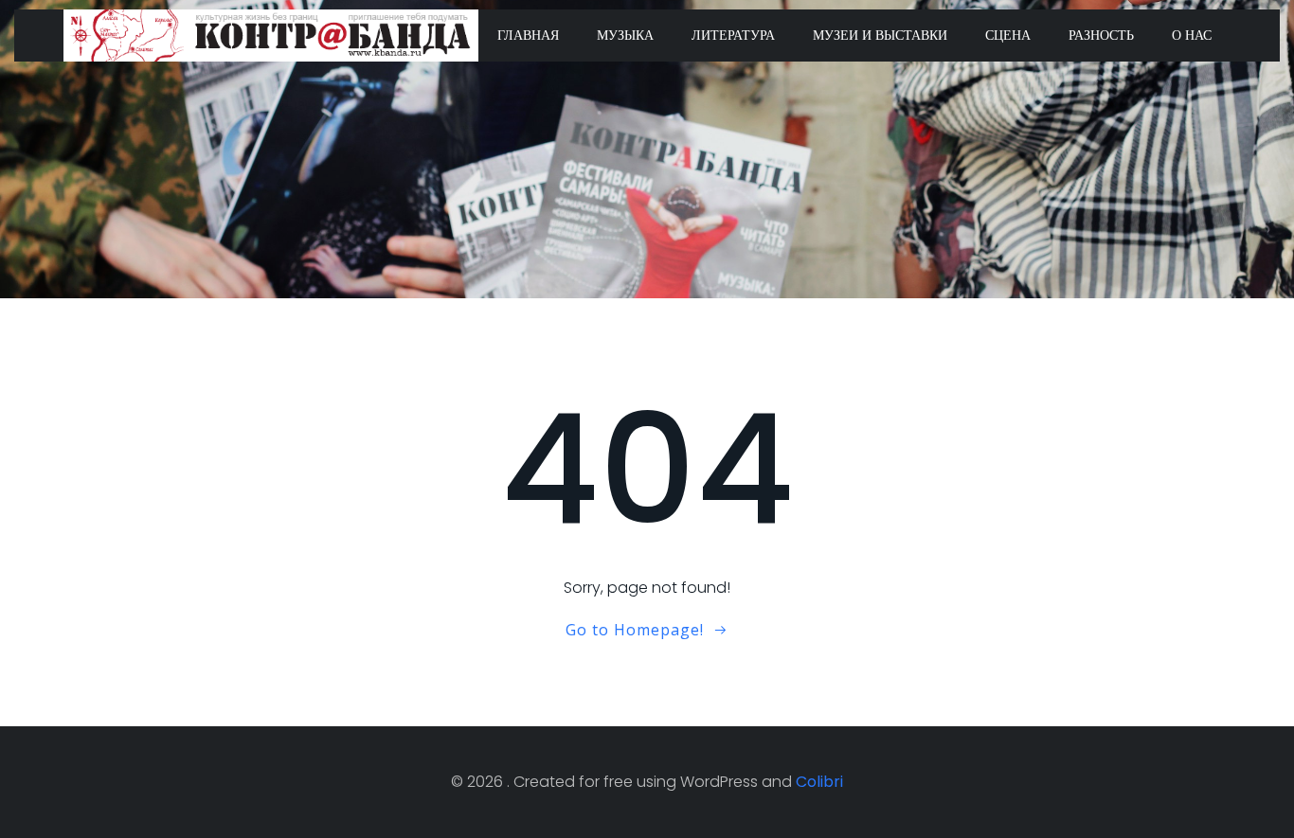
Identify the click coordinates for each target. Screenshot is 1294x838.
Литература (733, 35)
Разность (1101, 35)
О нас (1192, 35)
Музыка (625, 35)
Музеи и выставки (880, 35)
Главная (528, 35)
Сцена (1008, 35)
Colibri (819, 782)
